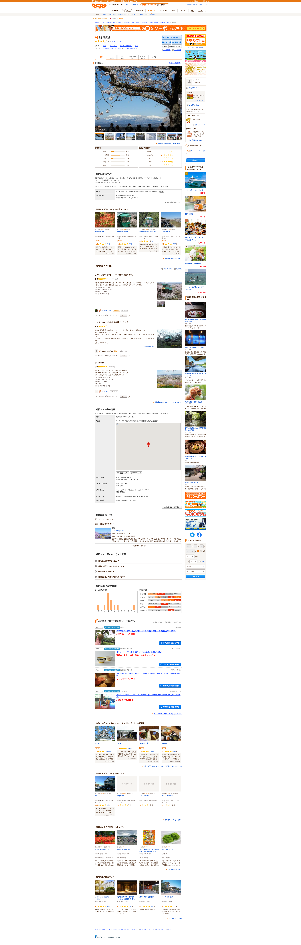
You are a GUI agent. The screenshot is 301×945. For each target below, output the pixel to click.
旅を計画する (194, 88)
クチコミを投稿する (167, 42)
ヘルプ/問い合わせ (204, 1)
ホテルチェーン (106, 929)
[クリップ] (178, 46)
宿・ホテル (98, 929)
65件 (174, 244)
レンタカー (163, 11)
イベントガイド (133, 14)
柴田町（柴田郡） (126, 46)
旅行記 (154, 57)
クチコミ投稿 (168, 269)
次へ (180, 99)
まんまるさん (105, 391)
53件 (108, 244)
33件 (152, 751)
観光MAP (122, 472)
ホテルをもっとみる (175, 918)
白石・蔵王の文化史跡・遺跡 (139, 22)
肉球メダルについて (200, 125)
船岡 (136, 46)
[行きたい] (171, 46)
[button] (148, 444)
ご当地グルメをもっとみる (173, 820)
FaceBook (199, 534)
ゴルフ (183, 10)
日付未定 (202, 551)
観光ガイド (113, 14)
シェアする (166, 50)
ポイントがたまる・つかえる (102, 18)
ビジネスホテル (115, 929)
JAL (143, 929)
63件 (130, 906)
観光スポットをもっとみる (173, 258)
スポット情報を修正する (172, 507)
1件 (108, 805)
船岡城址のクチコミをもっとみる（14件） (168, 402)
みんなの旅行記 (151, 14)
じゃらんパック (127, 10)
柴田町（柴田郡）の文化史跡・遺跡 (159, 22)
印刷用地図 (136, 472)
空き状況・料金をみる (170, 643)
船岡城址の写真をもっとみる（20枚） (169, 143)
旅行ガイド (106, 14)
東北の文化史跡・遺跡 (109, 22)
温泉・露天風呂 (125, 929)
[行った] (165, 46)
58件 (130, 244)
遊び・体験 (139, 11)
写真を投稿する (177, 42)
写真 (122, 57)
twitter (192, 534)
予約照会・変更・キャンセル (194, 4)
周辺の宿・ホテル (143, 57)
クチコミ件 (116, 41)
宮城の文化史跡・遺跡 (123, 22)
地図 (161, 192)
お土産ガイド (142, 14)
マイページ (206, 4)
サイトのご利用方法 (193, 1)
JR (140, 929)
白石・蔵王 (113, 46)
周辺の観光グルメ (132, 57)
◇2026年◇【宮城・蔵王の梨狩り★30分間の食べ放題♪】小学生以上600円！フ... (146, 631)
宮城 (104, 46)
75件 (152, 906)
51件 (174, 751)
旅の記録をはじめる (195, 140)
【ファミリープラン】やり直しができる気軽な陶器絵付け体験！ (140, 652)
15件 (152, 241)
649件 (109, 906)
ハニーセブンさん (107, 310)
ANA (145, 929)
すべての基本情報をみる (172, 202)
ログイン (128, 5)
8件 (130, 749)
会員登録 (135, 5)
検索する (195, 160)
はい (123, 315)
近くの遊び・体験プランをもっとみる (168, 714)
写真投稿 (179, 269)
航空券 (174, 10)
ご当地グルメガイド (122, 14)
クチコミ (112, 57)
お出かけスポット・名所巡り (112, 48)
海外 (192, 10)
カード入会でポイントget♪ (195, 47)
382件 (109, 751)
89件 (174, 906)
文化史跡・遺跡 (130, 48)
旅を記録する (194, 105)
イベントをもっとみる (175, 869)
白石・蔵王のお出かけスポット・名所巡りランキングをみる (163, 766)
